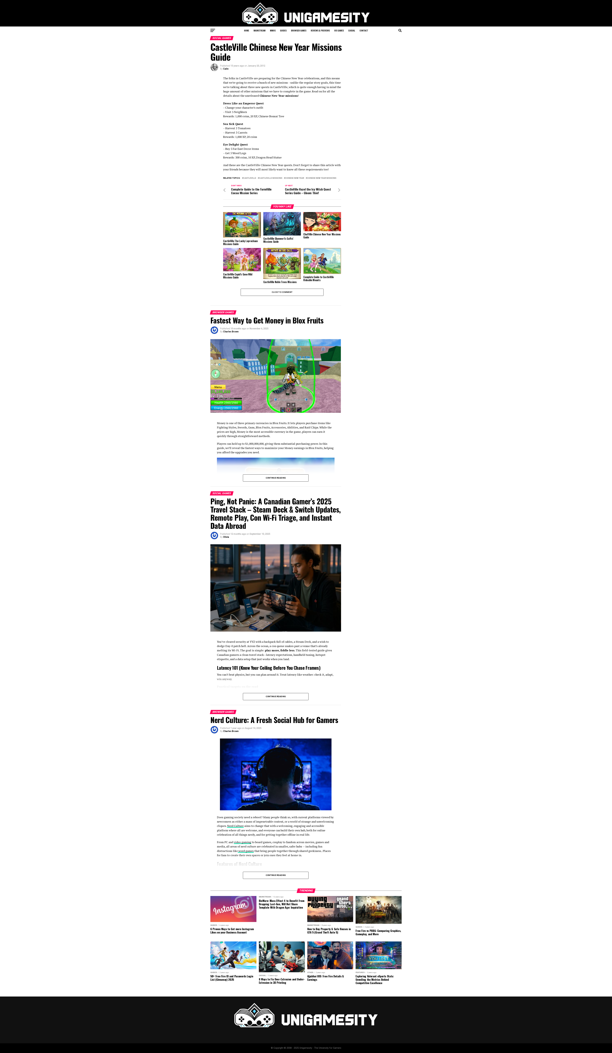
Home (246, 30)
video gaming (242, 842)
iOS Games (339, 30)
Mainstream (260, 30)
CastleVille (249, 178)
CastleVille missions (270, 178)
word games (246, 851)
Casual (351, 30)
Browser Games (298, 30)
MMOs (273, 30)
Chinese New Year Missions (321, 178)
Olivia (226, 537)
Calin (226, 68)
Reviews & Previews (320, 30)
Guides (283, 30)
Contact (364, 30)
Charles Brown (231, 331)
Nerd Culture (235, 826)
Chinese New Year (294, 178)
